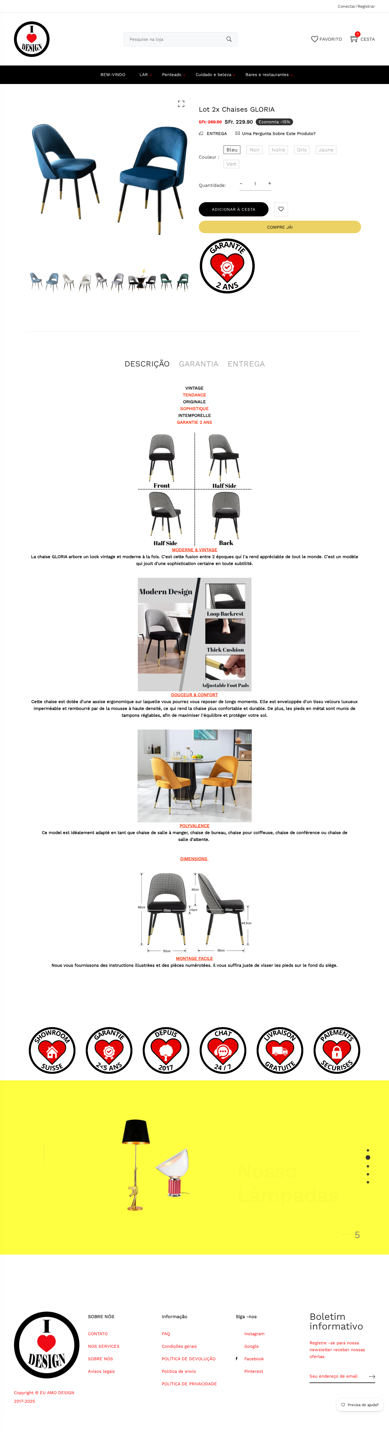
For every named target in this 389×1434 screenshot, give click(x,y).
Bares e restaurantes (267, 74)
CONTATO (98, 1333)
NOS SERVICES (104, 1346)
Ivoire (278, 150)
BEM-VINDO (113, 74)
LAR (144, 74)
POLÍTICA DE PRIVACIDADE (189, 1383)
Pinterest (253, 1371)
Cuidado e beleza (213, 74)
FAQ (166, 1333)
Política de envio (179, 1371)
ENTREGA (216, 133)
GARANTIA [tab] (198, 363)
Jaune (326, 150)
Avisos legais (101, 1371)
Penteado (171, 74)
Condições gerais (179, 1346)
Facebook (254, 1358)
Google (251, 1346)
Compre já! (280, 227)
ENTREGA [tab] (246, 363)
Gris (302, 150)
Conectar (347, 6)
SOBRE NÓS (100, 1358)
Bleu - (161, 1380)
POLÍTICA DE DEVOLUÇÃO (189, 1358)
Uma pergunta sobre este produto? (279, 133)
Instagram (254, 1333)
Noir (254, 150)
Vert (231, 164)
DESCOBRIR (255, 1208)
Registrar (366, 6)
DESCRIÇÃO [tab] (147, 363)
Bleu (232, 150)
